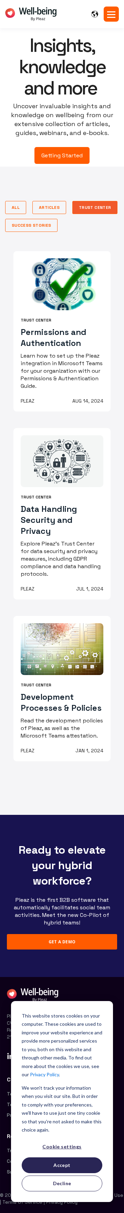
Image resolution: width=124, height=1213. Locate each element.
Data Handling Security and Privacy (49, 520)
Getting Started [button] (62, 155)
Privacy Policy (44, 1074)
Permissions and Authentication (53, 337)
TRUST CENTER (95, 207)
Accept (62, 1165)
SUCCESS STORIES (31, 225)
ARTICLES (49, 207)
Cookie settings (61, 1146)
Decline (62, 1183)
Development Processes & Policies (61, 702)
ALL (16, 207)
